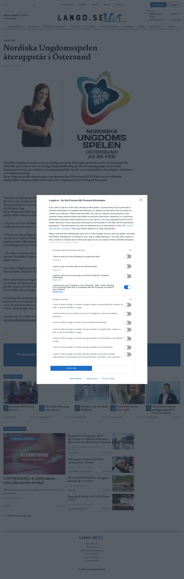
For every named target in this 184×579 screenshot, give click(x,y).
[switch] (127, 256)
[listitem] (92, 250)
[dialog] (92, 289)
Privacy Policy (108, 378)
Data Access (92, 378)
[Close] (141, 200)
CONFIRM (71, 368)
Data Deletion (76, 378)
